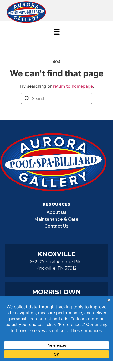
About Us (56, 212)
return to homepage (73, 86)
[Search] (27, 99)
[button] (56, 32)
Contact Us (56, 226)
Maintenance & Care (56, 219)
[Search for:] (56, 98)
